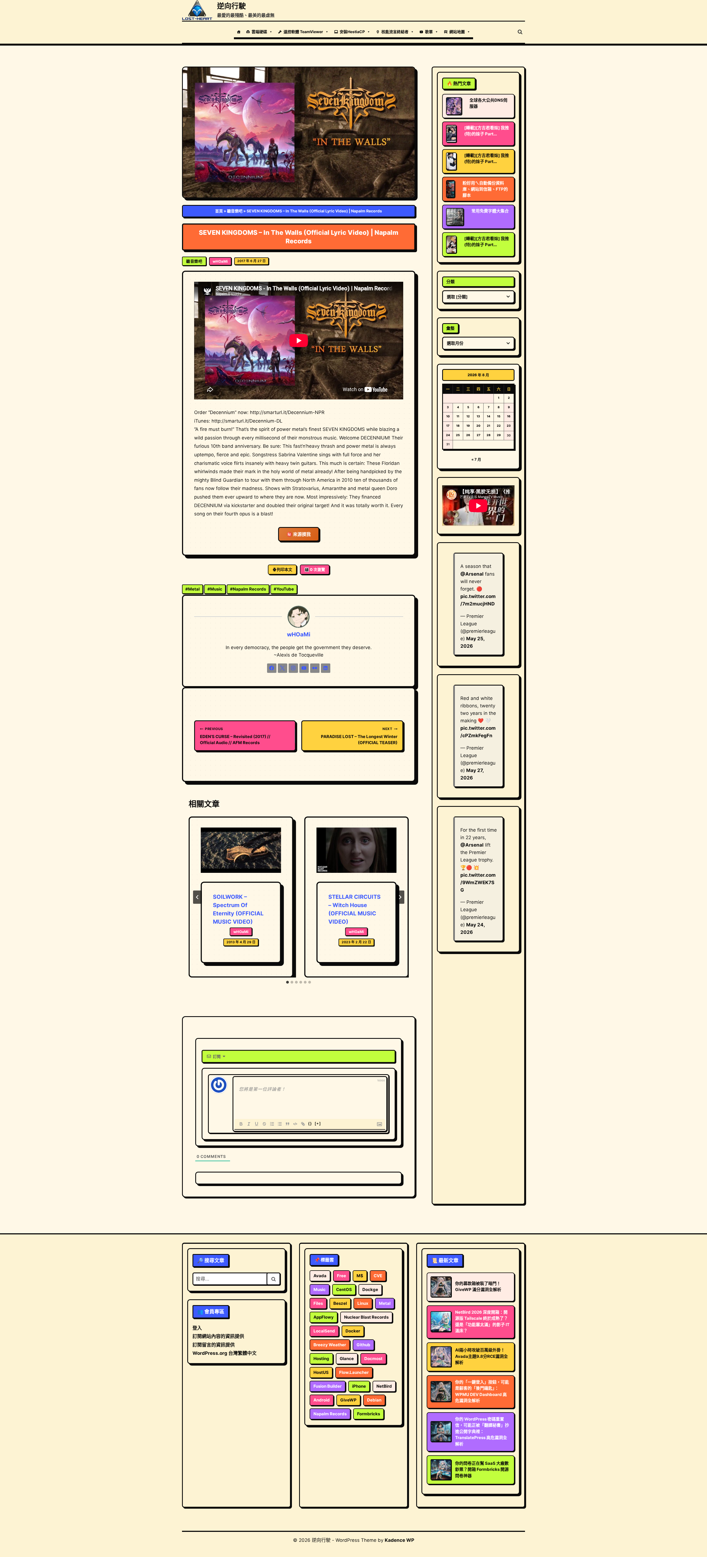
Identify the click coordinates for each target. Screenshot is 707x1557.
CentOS (344, 1289)
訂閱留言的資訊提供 (213, 1345)
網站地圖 (457, 31)
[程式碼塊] (295, 1124)
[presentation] (241, 855)
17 (447, 426)
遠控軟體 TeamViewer (303, 31)
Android (321, 1400)
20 (478, 426)
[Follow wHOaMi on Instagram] (293, 668)
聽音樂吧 (234, 211)
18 (458, 426)
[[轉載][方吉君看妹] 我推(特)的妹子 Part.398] (451, 134)
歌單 (429, 31)
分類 (450, 281)
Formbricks (368, 1413)
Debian (374, 1400)
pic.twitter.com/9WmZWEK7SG (478, 882)
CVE (378, 1275)
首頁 (219, 211)
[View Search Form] (520, 32)
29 (499, 435)
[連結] (303, 1124)
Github (363, 1344)
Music (214, 589)
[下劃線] (256, 1124)
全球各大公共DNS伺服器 (488, 103)
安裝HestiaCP (352, 31)
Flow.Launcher (354, 1372)
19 (468, 426)
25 (458, 435)
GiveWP (348, 1400)
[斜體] (249, 1124)
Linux (362, 1303)
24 (448, 435)
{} (310, 1123)
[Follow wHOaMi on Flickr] (315, 668)
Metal (192, 589)
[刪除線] (264, 1124)
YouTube (284, 589)
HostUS (321, 1372)
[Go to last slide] (197, 897)
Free (341, 1275)
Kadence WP (399, 1540)
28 (488, 435)
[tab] (287, 982)
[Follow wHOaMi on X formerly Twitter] (282, 668)
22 (499, 426)
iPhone (359, 1386)
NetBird (384, 1386)
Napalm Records (248, 589)
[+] (318, 1123)
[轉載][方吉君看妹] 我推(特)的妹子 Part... (486, 130)
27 (478, 435)
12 (468, 416)
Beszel (340, 1303)
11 (458, 416)
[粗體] (241, 1124)
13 (478, 416)
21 (488, 426)
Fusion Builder (327, 1386)
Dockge (370, 1289)
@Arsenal (472, 574)
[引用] (287, 1124)
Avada (319, 1275)
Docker (352, 1331)
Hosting (321, 1358)
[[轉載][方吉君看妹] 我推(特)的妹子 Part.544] (451, 161)
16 (508, 416)
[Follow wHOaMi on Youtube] (304, 668)
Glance (347, 1358)
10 (448, 416)
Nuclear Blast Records (366, 1317)
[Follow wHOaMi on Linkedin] (325, 668)
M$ (360, 1275)
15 (498, 416)
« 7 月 (476, 459)
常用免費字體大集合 (490, 211)
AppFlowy (323, 1317)
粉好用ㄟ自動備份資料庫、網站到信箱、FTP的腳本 (485, 189)
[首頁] (238, 31)
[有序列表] (272, 1124)
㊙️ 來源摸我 (299, 534)
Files (318, 1303)
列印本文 (284, 569)
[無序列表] (280, 1124)
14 (488, 416)
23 (509, 426)
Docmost (373, 1358)
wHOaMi (220, 261)
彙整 (450, 328)
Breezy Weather (329, 1344)
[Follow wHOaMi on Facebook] (271, 668)
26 (468, 435)
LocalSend (324, 1331)
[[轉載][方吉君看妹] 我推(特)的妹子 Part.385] (451, 244)
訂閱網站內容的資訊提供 (218, 1336)
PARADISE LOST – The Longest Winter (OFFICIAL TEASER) (359, 736)
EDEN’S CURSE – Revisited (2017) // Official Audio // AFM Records (235, 736)
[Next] (399, 897)
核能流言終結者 (394, 31)
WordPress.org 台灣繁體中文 (224, 1353)
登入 (197, 1328)
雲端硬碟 (259, 31)
